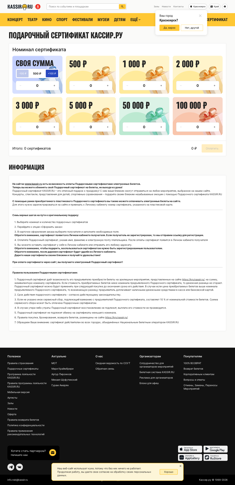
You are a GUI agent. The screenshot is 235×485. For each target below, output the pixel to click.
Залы (10, 403)
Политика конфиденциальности (25, 425)
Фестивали (82, 19)
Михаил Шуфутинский (64, 379)
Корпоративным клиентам (199, 374)
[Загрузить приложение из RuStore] (216, 457)
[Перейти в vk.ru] (19, 467)
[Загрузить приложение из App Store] (190, 449)
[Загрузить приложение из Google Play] (216, 449)
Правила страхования (20, 363)
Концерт (15, 19)
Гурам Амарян (60, 385)
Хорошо (168, 471)
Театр (32, 19)
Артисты (12, 397)
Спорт (61, 19)
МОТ (54, 363)
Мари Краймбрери (62, 368)
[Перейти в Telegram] (10, 467)
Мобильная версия (18, 392)
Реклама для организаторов (156, 377)
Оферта (11, 414)
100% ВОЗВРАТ (192, 363)
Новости (12, 408)
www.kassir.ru (33, 183)
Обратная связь (104, 368)
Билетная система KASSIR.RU (157, 372)
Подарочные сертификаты (23, 368)
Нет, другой (192, 27)
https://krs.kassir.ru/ (193, 279)
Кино (47, 19)
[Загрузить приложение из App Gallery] (190, 457)
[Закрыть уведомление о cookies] (180, 466)
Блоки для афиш (149, 383)
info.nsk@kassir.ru (17, 479)
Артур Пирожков (61, 374)
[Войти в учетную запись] (225, 6)
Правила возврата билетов (23, 419)
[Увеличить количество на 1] (54, 85)
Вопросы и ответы (194, 379)
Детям (120, 19)
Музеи (103, 19)
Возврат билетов (193, 368)
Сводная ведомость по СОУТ (112, 363)
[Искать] (122, 6)
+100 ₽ (52, 73)
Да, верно (169, 27)
